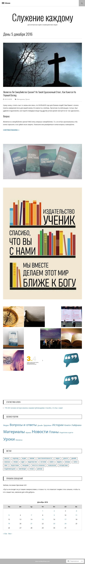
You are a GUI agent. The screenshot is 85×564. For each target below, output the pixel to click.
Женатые (7, 462)
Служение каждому (42, 17)
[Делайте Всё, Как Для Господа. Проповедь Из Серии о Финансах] (71, 382)
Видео (6, 425)
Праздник (25, 465)
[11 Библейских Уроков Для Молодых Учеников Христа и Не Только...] (13, 317)
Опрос (75, 462)
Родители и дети (66, 432)
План (5, 465)
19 (9, 524)
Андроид (15, 458)
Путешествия (63, 465)
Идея (22, 462)
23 (54, 524)
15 (43, 519)
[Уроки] (71, 339)
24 (65, 524)
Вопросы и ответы (23, 425)
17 (65, 519)
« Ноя (5, 534)
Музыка (28, 432)
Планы (54, 432)
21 (31, 524)
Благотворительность (45, 458)
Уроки (28, 99)
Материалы (21, 99)
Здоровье (47, 425)
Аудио (24, 458)
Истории (58, 425)
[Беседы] (71, 361)
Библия (32, 458)
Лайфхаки (76, 425)
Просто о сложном (38, 465)
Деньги (65, 458)
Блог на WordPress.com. (42, 561)
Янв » (10, 534)
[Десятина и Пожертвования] (34, 361)
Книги (67, 425)
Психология (52, 465)
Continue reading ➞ (11, 130)
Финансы (19, 440)
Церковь (39, 469)
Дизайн (40, 425)
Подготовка (15, 465)
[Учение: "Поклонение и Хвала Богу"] (50, 339)
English (6, 458)
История (43, 462)
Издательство (32, 462)
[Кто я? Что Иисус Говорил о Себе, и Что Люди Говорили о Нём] (71, 317)
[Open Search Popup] (82, 3)
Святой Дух (22, 469)
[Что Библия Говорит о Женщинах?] (13, 361)
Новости (40, 431)
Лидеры (59, 462)
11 (76, 515)
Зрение (15, 462)
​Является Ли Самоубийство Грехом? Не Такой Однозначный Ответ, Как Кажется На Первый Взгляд (39, 93)
